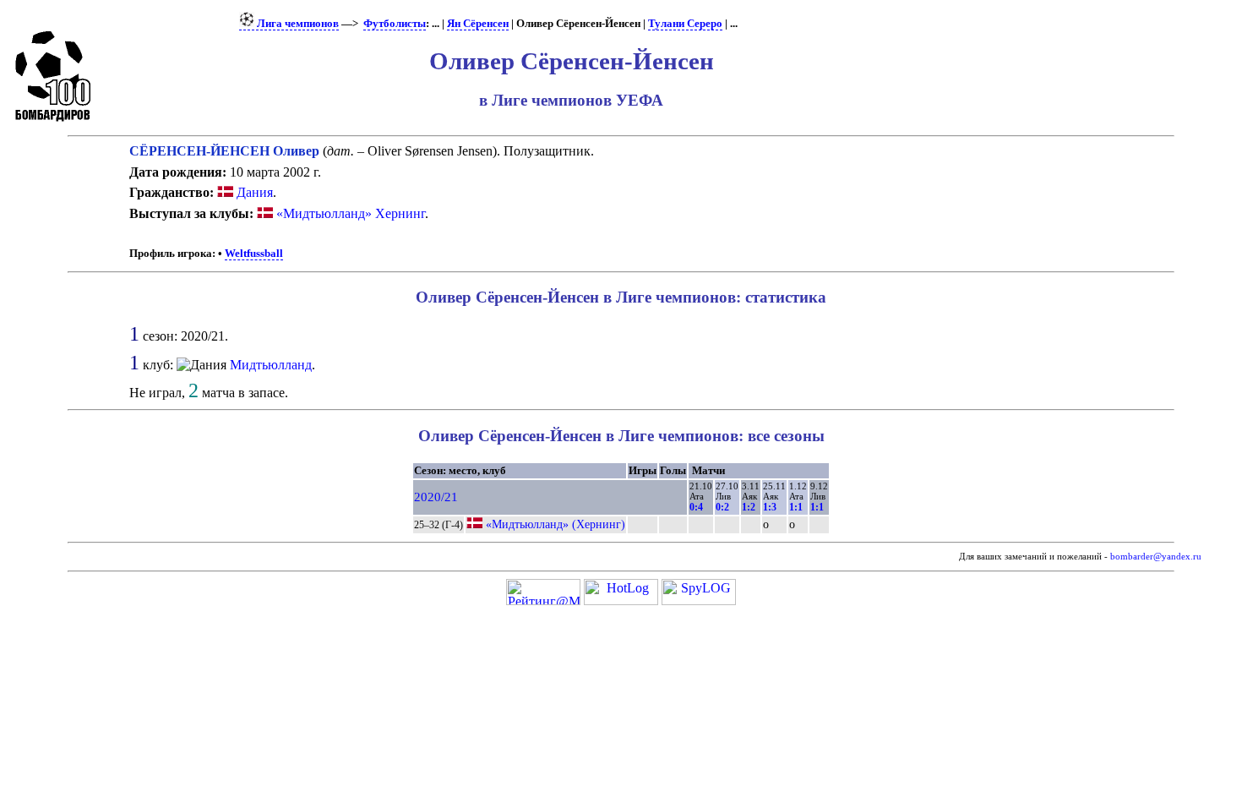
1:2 (748, 507)
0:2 (722, 507)
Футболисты (394, 24)
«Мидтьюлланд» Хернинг (350, 213)
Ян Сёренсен (478, 24)
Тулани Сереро (685, 24)
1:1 (796, 507)
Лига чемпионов (296, 24)
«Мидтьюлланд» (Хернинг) (555, 524)
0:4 (696, 507)
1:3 (769, 507)
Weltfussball (254, 253)
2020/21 (436, 497)
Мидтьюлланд (271, 365)
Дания (253, 192)
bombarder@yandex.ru (1155, 556)
